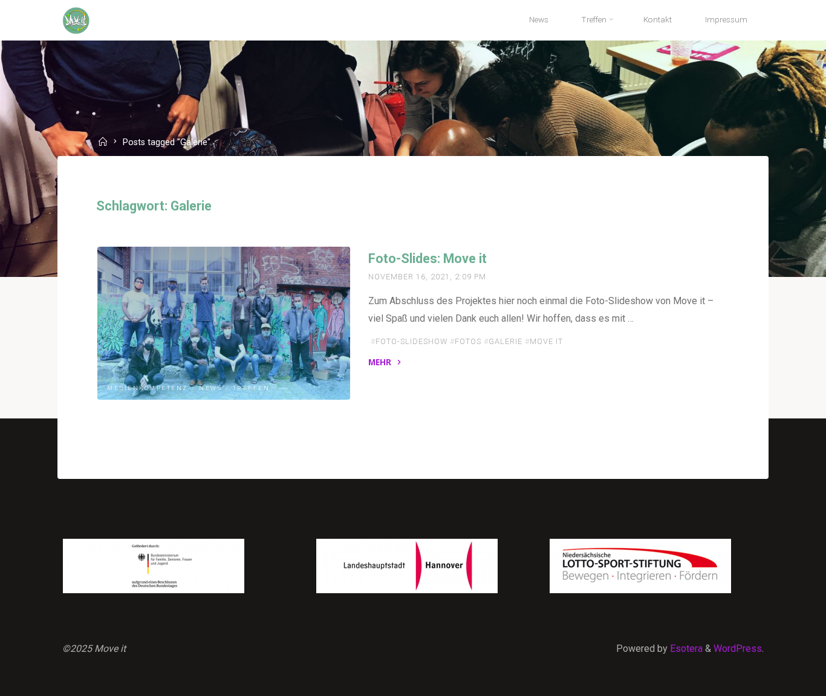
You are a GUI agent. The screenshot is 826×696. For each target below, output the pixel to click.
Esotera (685, 648)
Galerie (505, 341)
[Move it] (76, 19)
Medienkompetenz (148, 388)
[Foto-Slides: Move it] (223, 323)
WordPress (738, 648)
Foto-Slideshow (411, 341)
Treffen (251, 388)
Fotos (468, 341)
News (210, 388)
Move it (546, 341)
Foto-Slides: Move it (427, 258)
